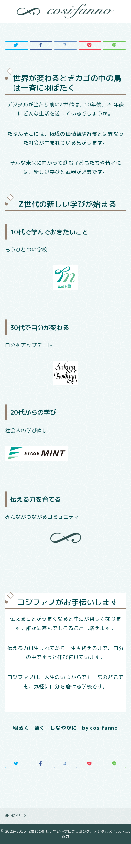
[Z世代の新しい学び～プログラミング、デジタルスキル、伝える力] (65, 14)
